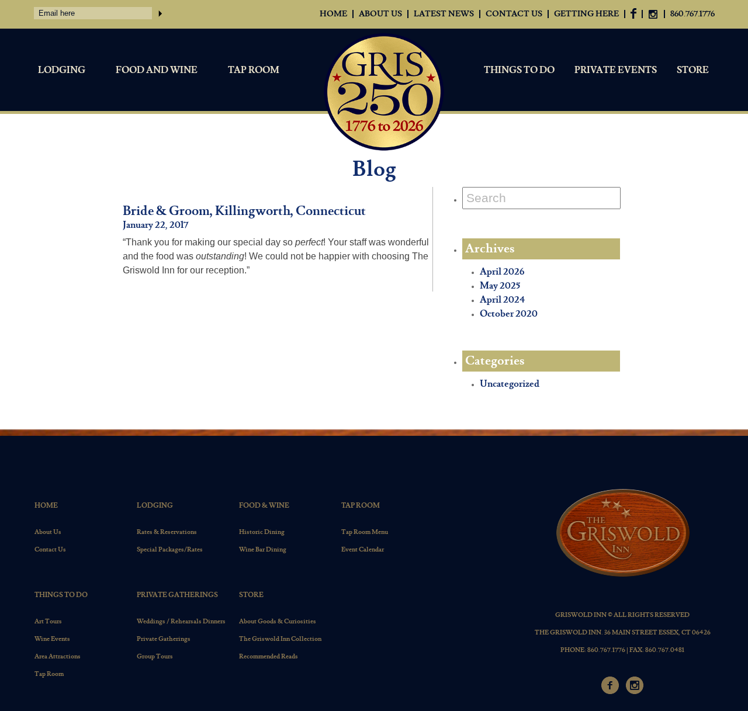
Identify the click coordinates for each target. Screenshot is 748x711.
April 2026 (502, 272)
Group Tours (155, 656)
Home (333, 14)
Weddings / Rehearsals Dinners (181, 621)
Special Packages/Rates (170, 549)
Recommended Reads (268, 656)
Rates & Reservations (167, 532)
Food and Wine (157, 70)
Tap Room (253, 70)
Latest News (444, 14)
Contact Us (514, 14)
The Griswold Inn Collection (280, 638)
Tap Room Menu (364, 532)
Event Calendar (362, 549)
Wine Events (52, 638)
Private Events (615, 70)
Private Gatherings (177, 595)
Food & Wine (264, 505)
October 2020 (509, 314)
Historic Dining (262, 532)
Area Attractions (57, 656)
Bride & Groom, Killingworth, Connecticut (244, 211)
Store (693, 70)
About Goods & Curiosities (277, 621)
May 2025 (500, 286)
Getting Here (586, 14)
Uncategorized (509, 384)
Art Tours (48, 621)
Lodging (61, 70)
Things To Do (519, 70)
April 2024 (502, 300)
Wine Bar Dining (262, 549)
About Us (380, 14)
